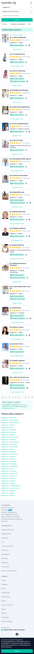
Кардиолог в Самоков (8, 471)
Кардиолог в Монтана (8, 452)
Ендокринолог (6, 534)
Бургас (3, 601)
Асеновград (5, 592)
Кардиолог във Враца (8, 432)
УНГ (2, 542)
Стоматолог (5, 567)
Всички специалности (9, 571)
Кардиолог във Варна (8, 430)
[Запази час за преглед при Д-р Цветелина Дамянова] (17, 113)
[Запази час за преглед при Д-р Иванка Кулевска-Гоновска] (17, 273)
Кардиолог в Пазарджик (9, 454)
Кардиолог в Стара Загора (10, 488)
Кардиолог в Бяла (7, 427)
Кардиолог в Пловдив (8, 461)
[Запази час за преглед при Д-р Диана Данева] (17, 252)
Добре (17, 651)
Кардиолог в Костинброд (9, 442)
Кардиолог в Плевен (8, 459)
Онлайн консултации (18, 24)
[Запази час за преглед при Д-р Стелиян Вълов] (17, 60)
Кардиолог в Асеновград (9, 420)
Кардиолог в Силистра (9, 476)
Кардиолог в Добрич (8, 435)
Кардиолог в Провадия (9, 464)
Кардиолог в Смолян (8, 481)
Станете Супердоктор (9, 512)
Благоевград (5, 597)
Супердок (6, 510)
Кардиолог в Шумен (8, 493)
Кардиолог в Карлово (8, 439)
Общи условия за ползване (10, 517)
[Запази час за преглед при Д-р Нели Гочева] (17, 147)
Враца (3, 609)
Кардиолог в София (8, 483)
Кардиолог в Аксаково (9, 418)
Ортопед (4, 558)
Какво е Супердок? (7, 508)
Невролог (4, 550)
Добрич (4, 613)
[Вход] (31, 2)
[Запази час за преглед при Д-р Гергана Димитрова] (17, 129)
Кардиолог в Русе (7, 469)
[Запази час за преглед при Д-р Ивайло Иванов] (17, 366)
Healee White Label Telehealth (14, 630)
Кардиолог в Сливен (8, 478)
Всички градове (6, 621)
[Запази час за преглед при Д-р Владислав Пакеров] (17, 96)
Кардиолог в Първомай (9, 466)
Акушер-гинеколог (8, 530)
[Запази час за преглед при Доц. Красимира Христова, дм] (17, 295)
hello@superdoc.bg (8, 408)
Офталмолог (5, 554)
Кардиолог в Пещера (8, 456)
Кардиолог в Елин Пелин (9, 437)
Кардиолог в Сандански (9, 473)
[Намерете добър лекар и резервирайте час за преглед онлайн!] (8, 3)
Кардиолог (5, 562)
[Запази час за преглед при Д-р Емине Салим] (17, 333)
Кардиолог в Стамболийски (10, 486)
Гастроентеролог (7, 546)
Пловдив (4, 584)
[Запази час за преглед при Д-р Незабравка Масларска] (17, 165)
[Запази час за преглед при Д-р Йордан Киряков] (17, 234)
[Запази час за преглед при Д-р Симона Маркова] (17, 42)
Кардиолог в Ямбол (8, 495)
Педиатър (4, 538)
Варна (3, 588)
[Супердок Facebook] (17, 634)
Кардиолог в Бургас (8, 425)
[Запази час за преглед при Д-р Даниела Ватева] (17, 217)
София (3, 580)
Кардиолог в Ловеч (7, 449)
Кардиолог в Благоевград (10, 422)
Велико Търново (7, 605)
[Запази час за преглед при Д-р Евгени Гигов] (17, 350)
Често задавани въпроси (14, 405)
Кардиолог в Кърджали (9, 444)
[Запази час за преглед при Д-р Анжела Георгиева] (17, 181)
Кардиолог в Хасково (8, 490)
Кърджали (5, 617)
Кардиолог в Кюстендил (9, 447)
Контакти (4, 521)
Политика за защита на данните (12, 519)
